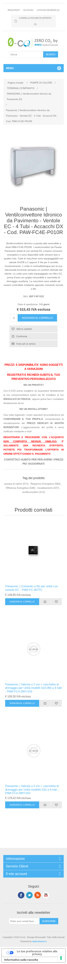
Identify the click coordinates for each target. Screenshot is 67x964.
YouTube (46, 895)
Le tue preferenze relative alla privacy (37, 953)
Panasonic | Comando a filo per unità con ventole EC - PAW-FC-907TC (31, 588)
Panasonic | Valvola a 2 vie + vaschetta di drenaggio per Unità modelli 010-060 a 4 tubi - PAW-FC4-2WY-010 (33, 688)
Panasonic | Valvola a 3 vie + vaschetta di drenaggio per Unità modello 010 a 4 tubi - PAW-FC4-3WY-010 (32, 789)
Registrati (14, 10)
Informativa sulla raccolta (21, 959)
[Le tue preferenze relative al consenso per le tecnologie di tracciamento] (61, 958)
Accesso (28, 10)
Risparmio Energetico (42, 483)
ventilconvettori (30, 492)
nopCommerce (39, 941)
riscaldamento (45, 487)
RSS (37, 895)
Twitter (29, 895)
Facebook (21, 895)
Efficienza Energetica (17, 487)
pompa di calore (13, 483)
